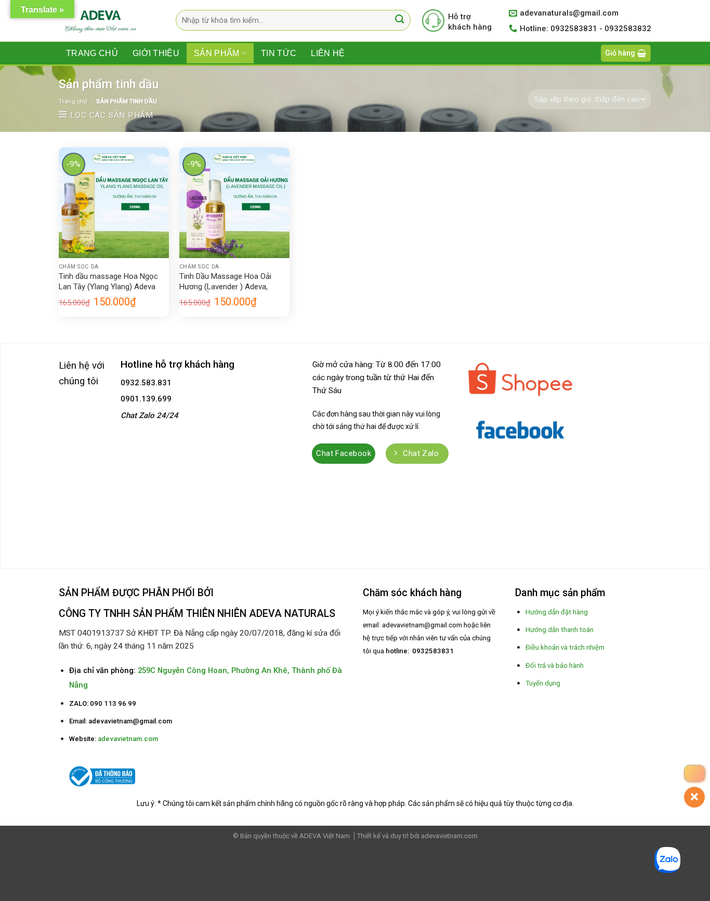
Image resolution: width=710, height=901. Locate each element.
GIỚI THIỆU (156, 53)
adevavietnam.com (128, 739)
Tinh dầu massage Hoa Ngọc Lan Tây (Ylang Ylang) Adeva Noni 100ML (108, 282)
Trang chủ (73, 101)
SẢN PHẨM (217, 53)
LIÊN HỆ (328, 53)
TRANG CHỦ (92, 53)
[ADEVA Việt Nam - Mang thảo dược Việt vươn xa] (101, 21)
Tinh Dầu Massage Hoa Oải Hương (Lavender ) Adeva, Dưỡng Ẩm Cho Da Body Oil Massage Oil (225, 282)
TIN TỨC (278, 53)
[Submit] (400, 20)
